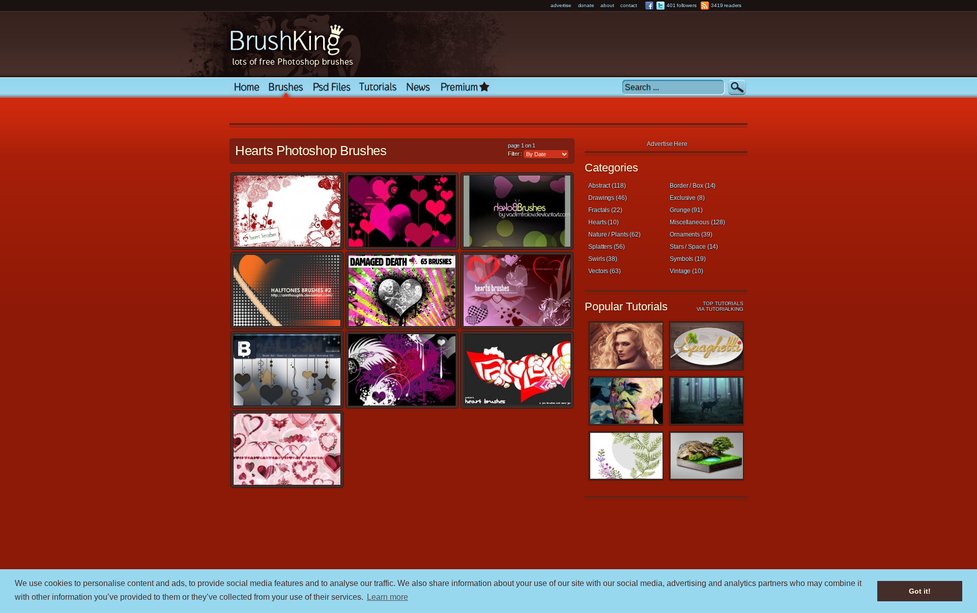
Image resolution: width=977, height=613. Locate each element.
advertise (561, 5)
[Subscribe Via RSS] (705, 6)
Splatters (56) (606, 246)
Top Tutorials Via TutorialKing (720, 306)
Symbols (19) (688, 258)
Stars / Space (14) (694, 246)
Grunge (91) (686, 210)
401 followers (681, 5)
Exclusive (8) (687, 197)
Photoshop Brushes (286, 87)
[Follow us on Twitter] (660, 6)
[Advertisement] (417, 111)
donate (586, 5)
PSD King (331, 87)
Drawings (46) (607, 197)
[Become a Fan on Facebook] (649, 6)
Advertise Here (667, 144)
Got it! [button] (920, 591)
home (246, 87)
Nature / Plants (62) (614, 234)
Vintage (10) (686, 271)
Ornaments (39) (691, 234)
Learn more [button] (387, 597)
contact (628, 5)
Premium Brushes (465, 87)
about (607, 5)
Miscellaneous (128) (697, 222)
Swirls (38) (602, 258)
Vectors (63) (604, 271)
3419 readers (726, 5)
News (418, 87)
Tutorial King (378, 87)
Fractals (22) (605, 210)
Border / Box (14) (692, 185)
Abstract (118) (607, 185)
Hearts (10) (603, 222)
